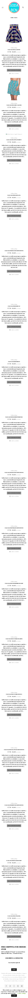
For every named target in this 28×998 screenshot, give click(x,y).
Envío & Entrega (14, 979)
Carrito (14, 973)
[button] (14, 73)
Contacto (21, 981)
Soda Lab (14, 975)
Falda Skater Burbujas (14, 306)
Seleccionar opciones (14, 70)
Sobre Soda (21, 975)
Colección (4, 977)
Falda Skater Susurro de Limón (14, 638)
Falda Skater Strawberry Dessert (14, 583)
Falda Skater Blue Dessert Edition (14, 250)
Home (12, 17)
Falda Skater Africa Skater (14, 105)
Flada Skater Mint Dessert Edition (14, 805)
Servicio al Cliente (17, 977)
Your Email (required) (14, 962)
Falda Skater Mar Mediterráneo (14, 417)
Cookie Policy (14, 981)
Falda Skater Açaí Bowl (14, 49)
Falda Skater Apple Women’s (14, 139)
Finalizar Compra (21, 973)
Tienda (3, 973)
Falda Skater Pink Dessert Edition (14, 528)
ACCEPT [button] (14, 995)
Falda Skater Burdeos (14, 361)
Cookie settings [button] (21, 993)
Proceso (10, 977)
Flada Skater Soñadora (14, 916)
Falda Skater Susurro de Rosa (14, 694)
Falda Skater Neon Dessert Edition (14, 472)
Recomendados (7, 975)
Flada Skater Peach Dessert (14, 860)
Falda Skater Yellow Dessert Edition (14, 749)
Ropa (16, 47)
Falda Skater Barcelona (14, 195)
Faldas (12, 47)
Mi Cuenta (8, 973)
